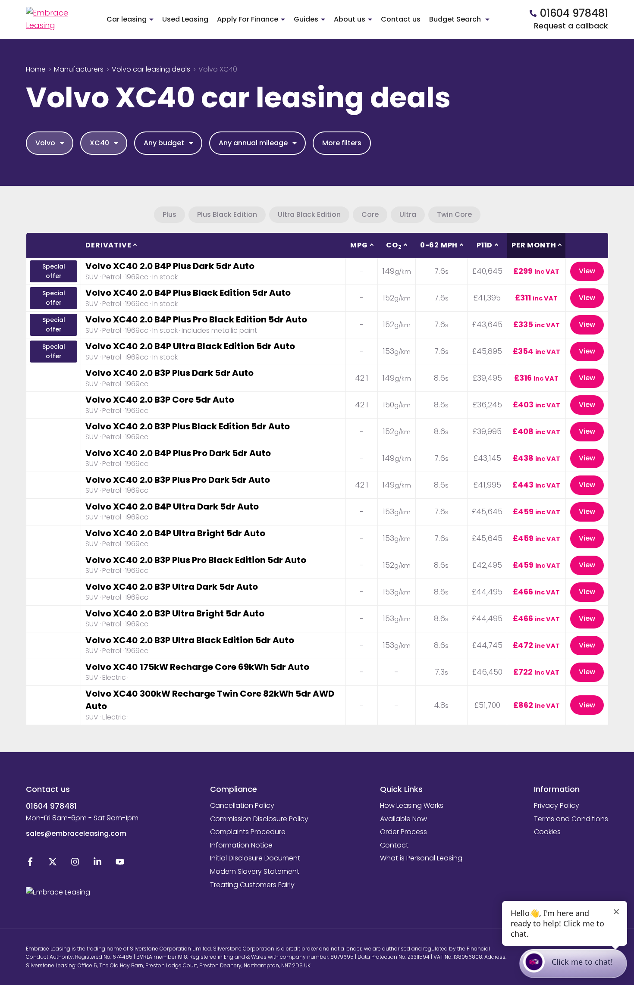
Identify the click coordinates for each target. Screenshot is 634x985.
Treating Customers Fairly (252, 885)
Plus (169, 214)
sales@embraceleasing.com (76, 833)
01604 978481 (51, 806)
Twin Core (454, 214)
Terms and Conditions (571, 819)
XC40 (99, 143)
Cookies (547, 832)
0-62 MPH (439, 245)
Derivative (108, 245)
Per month (534, 245)
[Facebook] (30, 864)
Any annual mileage (253, 143)
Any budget (164, 143)
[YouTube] (120, 864)
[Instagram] (75, 864)
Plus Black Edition (227, 214)
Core (370, 214)
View (587, 271)
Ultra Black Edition (309, 214)
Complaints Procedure (248, 832)
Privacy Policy (556, 805)
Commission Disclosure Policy (259, 819)
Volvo (45, 143)
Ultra (407, 214)
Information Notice (241, 845)
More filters (341, 143)
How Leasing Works (411, 805)
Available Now (403, 819)
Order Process (403, 832)
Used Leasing (185, 19)
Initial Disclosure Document (255, 858)
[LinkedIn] (97, 864)
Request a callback (571, 25)
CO (394, 245)
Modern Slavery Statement (254, 871)
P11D (485, 245)
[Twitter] (52, 864)
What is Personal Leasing (421, 858)
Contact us (401, 19)
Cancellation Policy (242, 805)
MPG (358, 245)
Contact (394, 845)
